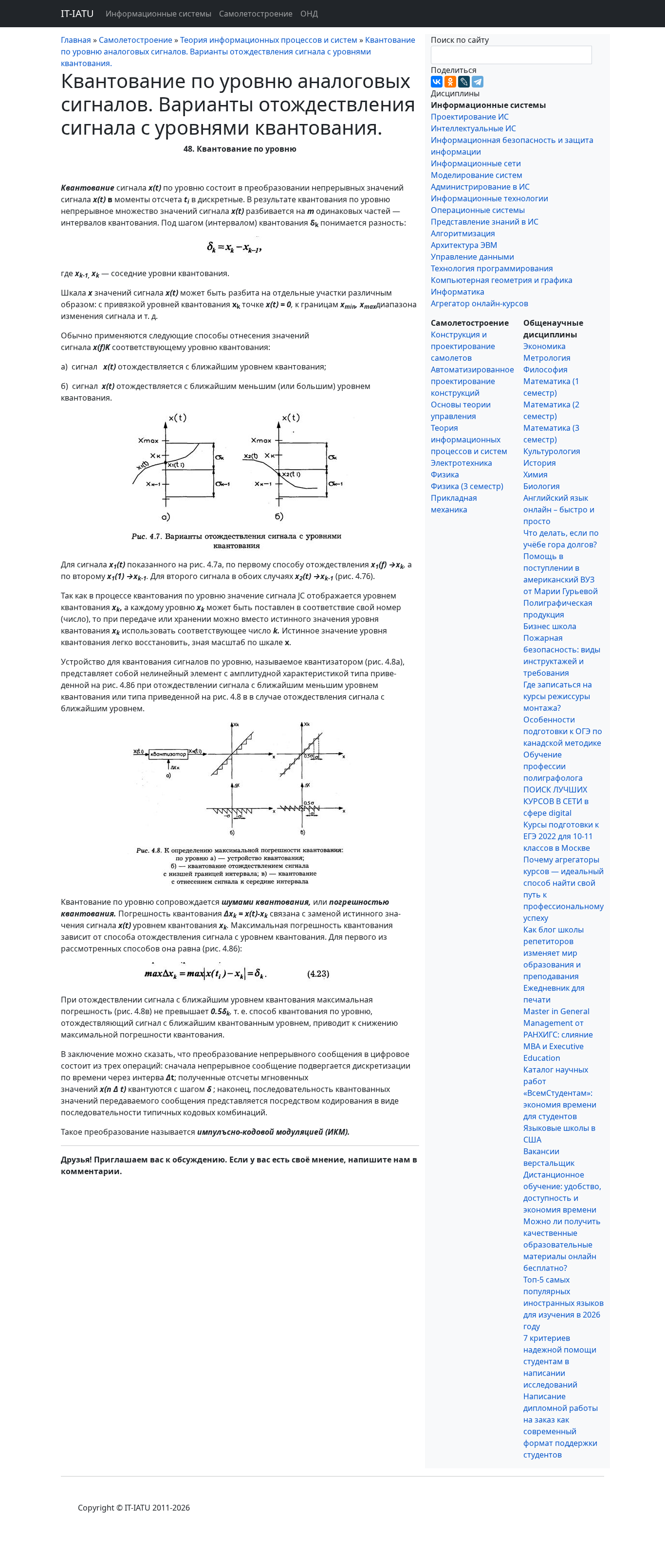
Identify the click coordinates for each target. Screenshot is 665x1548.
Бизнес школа (549, 626)
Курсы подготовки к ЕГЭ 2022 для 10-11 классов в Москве (561, 836)
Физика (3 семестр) (467, 486)
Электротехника (461, 462)
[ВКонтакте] (437, 82)
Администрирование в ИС (480, 186)
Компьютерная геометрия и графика (502, 280)
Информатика (457, 291)
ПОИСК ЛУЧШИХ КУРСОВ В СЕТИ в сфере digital (556, 801)
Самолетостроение (256, 13)
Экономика (544, 346)
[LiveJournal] (464, 82)
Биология (541, 486)
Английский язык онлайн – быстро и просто (558, 510)
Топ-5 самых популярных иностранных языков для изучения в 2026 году (563, 1303)
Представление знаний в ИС (484, 221)
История (539, 462)
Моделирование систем (476, 175)
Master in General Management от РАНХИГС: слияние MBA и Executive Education (558, 1034)
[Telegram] (477, 82)
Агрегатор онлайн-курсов (479, 303)
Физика (445, 474)
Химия (535, 474)
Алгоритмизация (463, 233)
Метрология (547, 357)
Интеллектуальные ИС (473, 128)
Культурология (551, 451)
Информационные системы (158, 13)
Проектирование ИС (470, 116)
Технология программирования (492, 268)
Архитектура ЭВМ (464, 245)
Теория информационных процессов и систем (469, 439)
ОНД (309, 13)
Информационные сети (476, 163)
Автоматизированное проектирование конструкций (472, 381)
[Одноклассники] (450, 82)
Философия (545, 369)
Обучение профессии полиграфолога (553, 766)
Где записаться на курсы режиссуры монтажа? (557, 696)
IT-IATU (77, 13)
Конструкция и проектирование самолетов (463, 346)
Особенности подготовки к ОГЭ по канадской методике (562, 731)
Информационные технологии (489, 198)
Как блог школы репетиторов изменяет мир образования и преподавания (553, 953)
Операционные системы (478, 210)
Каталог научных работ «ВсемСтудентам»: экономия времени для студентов (559, 1093)
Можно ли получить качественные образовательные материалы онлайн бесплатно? (562, 1244)
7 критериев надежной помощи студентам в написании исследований (559, 1361)
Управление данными (472, 256)
